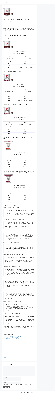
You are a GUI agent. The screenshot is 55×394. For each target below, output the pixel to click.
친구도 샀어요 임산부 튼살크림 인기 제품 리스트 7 (14, 336)
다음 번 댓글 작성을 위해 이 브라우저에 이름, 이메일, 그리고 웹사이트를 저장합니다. (18, 384)
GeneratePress (31, 392)
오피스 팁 (41, 2)
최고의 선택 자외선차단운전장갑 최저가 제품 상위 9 (14, 339)
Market (50, 2)
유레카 (5, 2)
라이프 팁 (45, 2)
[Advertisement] (19, 25)
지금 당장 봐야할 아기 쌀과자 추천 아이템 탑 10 (13, 338)
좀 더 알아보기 (19, 69)
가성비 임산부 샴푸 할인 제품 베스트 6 (12, 337)
